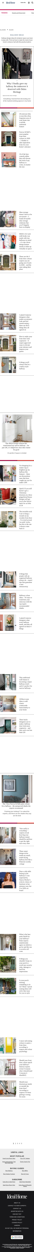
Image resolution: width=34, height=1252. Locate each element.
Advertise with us (17, 1211)
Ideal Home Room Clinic (9, 1185)
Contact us (17, 1208)
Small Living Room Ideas (9, 1158)
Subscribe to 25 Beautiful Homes (25, 1185)
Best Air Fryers (25, 1174)
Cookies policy (17, 1222)
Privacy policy (17, 1219)
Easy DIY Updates (25, 1158)
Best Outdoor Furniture (9, 1174)
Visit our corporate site (24, 1245)
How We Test (17, 1214)
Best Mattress (9, 1170)
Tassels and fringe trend (18, 13)
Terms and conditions (17, 1217)
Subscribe (23, 2)
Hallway (11, 29)
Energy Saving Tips (25, 1161)
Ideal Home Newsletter (25, 1181)
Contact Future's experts (17, 1205)
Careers (17, 1225)
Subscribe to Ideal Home (9, 1181)
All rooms (3, 29)
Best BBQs (25, 1170)
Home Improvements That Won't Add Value (9, 1162)
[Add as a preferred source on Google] (17, 1237)
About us (17, 1203)
